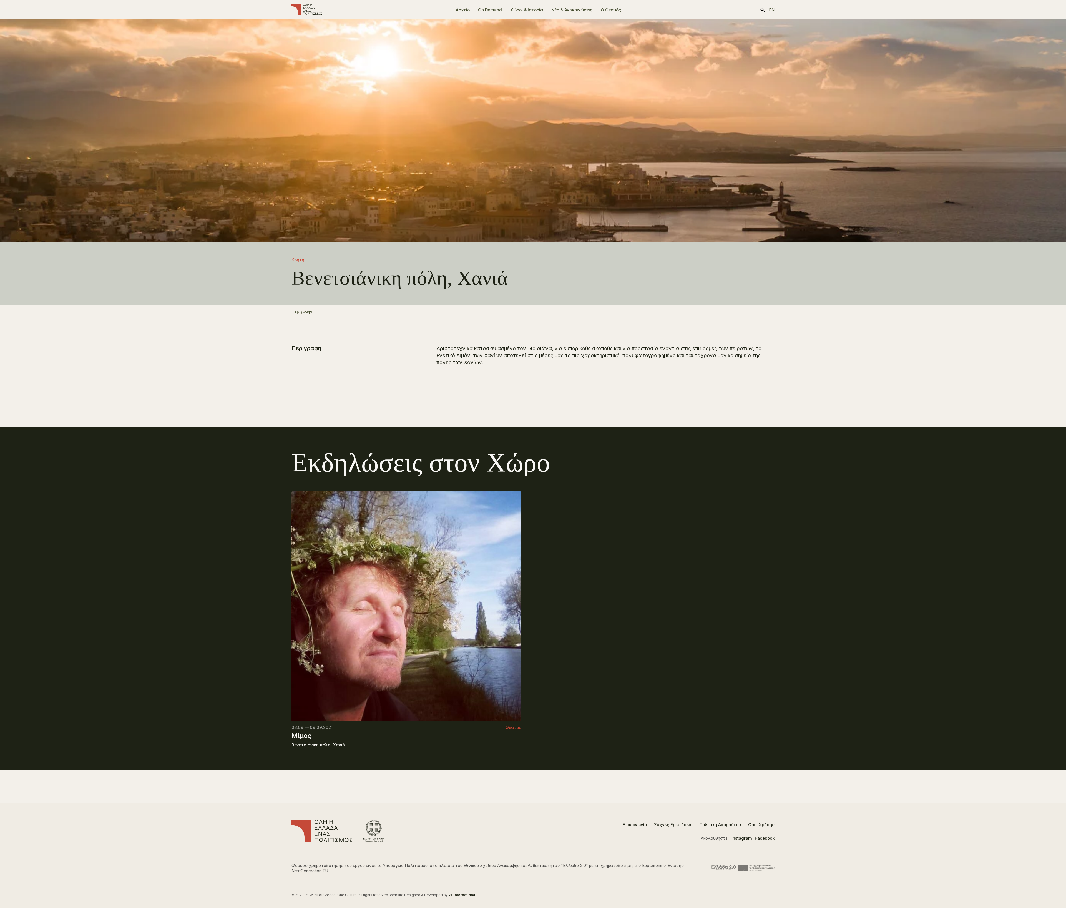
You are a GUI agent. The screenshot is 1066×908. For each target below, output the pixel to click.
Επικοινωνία (635, 824)
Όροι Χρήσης (761, 824)
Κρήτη (297, 259)
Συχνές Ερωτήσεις (673, 824)
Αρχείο (463, 9)
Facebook (765, 838)
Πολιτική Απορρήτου (720, 824)
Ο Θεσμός (611, 9)
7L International (462, 895)
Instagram (741, 838)
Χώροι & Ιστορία (526, 9)
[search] (762, 10)
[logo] (306, 10)
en (772, 9)
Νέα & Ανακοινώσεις (571, 9)
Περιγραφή (302, 311)
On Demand (490, 9)
